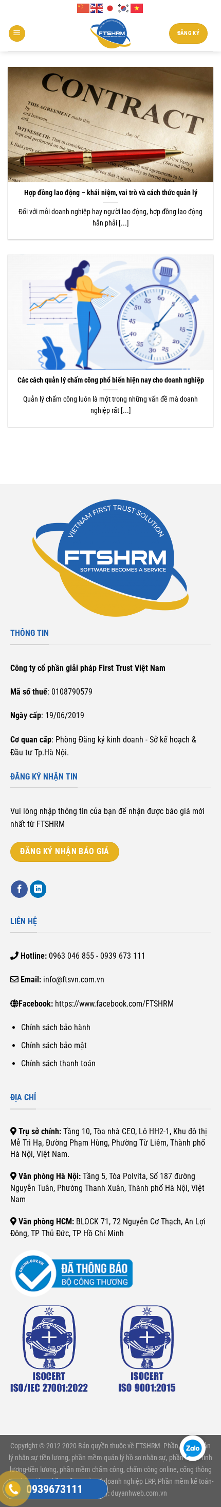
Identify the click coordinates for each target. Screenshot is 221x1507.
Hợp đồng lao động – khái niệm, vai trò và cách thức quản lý (110, 192)
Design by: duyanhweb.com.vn (123, 1493)
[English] (97, 7)
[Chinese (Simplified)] (83, 7)
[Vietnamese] (137, 7)
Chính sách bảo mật (54, 1045)
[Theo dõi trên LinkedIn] (38, 889)
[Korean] (124, 7)
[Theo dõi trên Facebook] (19, 889)
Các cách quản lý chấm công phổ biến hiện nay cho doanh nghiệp (110, 380)
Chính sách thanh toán (58, 1063)
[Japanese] (110, 7)
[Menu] (17, 33)
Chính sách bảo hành (55, 1027)
